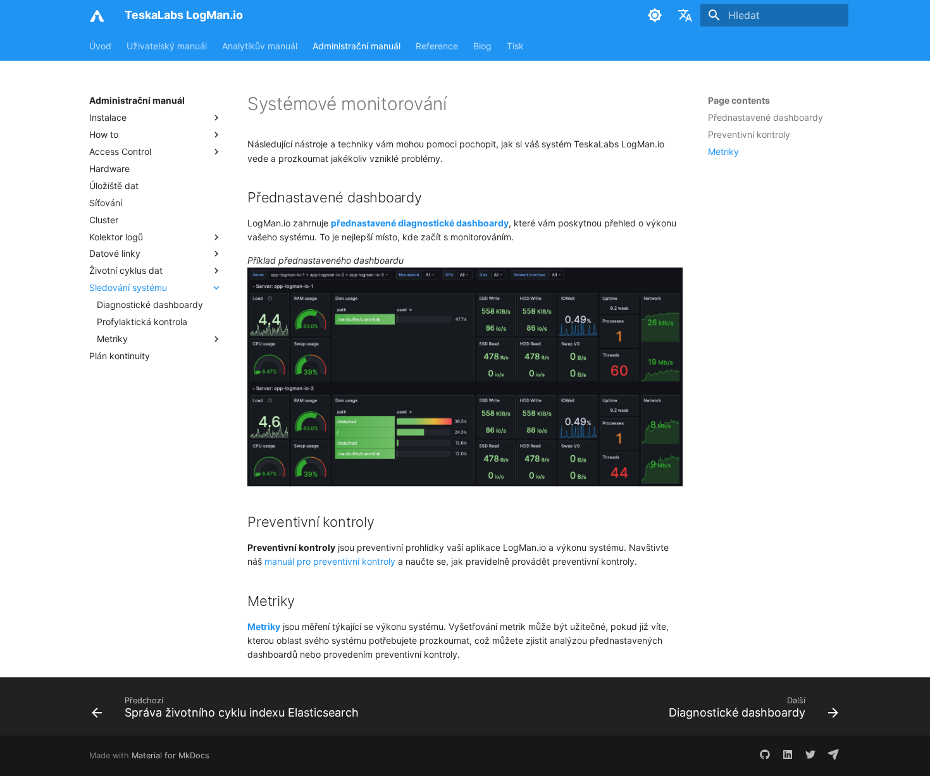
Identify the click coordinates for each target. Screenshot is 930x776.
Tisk (515, 45)
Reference (437, 45)
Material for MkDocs (170, 755)
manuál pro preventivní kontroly (329, 561)
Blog (482, 45)
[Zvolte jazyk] (685, 15)
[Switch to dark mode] (654, 15)
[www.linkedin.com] (788, 756)
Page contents (739, 100)
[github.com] (765, 756)
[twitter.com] (810, 756)
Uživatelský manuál (167, 45)
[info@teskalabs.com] (833, 756)
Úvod (100, 45)
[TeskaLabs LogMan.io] (96, 15)
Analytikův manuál (259, 45)
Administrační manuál (356, 45)
